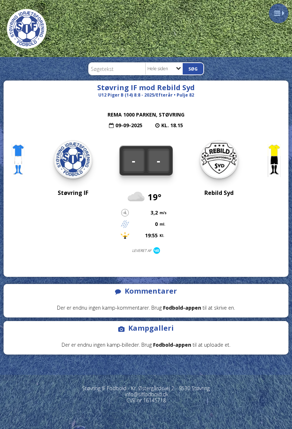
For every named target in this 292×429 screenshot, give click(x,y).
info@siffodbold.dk (146, 394)
